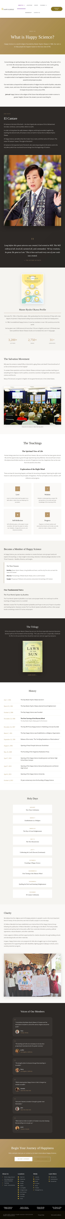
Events (36, 5)
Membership (28, 12)
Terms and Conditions (56, 1215)
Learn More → (32, 675)
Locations (29, 5)
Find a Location (42, 1159)
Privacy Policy (41, 1215)
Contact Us (37, 12)
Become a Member (23, 1159)
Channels (42, 5)
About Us (20, 5)
